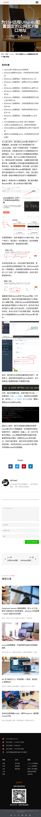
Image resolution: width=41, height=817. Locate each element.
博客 (6, 54)
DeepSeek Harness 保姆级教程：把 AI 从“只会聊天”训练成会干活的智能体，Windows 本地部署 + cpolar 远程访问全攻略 (20, 611)
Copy (36, 387)
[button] (37, 2)
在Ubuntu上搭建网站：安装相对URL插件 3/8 (21, 88)
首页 (2, 54)
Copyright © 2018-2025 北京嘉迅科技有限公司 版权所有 (18, 811)
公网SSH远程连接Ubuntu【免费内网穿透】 (20, 125)
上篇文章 (7, 142)
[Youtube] (22, 815)
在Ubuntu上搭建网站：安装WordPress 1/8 (20, 79)
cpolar (12, 54)
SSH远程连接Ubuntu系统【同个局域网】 (19, 122)
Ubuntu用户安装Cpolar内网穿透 (16, 70)
